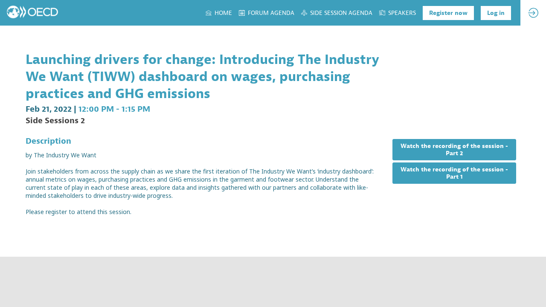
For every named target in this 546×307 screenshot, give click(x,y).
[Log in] (533, 13)
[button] (448, 13)
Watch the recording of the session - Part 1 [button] (454, 173)
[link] (219, 13)
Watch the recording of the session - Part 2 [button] (454, 149)
